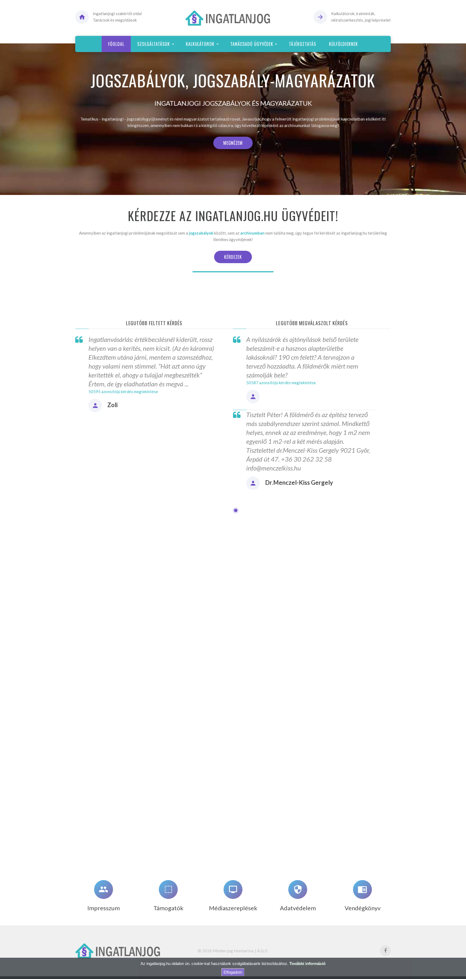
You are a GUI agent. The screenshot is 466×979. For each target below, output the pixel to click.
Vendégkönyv (363, 908)
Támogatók (168, 908)
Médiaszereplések (233, 908)
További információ (307, 963)
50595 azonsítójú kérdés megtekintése (123, 391)
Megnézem (232, 143)
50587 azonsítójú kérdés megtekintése (281, 382)
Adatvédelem (298, 908)
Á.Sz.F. (262, 950)
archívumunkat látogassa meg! (311, 125)
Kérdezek (233, 257)
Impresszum (103, 908)
